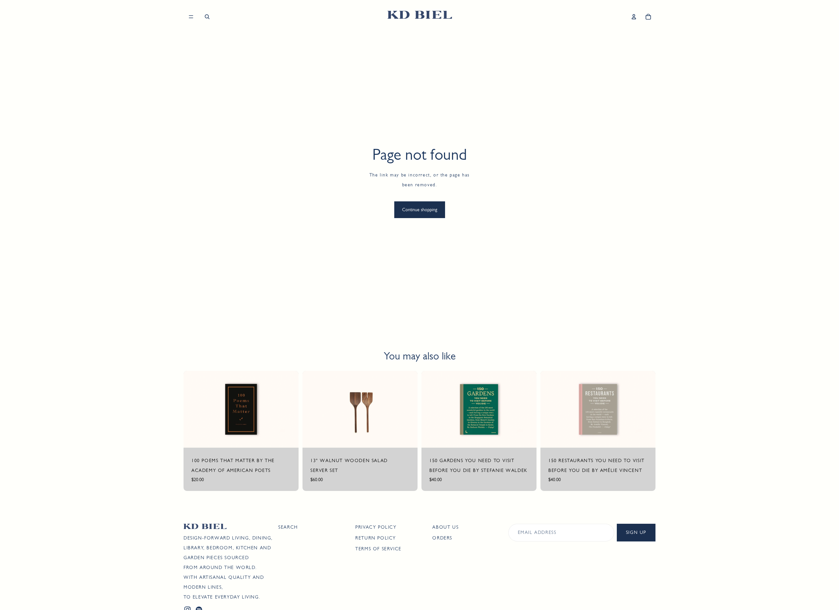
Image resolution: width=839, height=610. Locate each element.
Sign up (636, 532)
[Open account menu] (634, 17)
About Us (445, 527)
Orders (442, 537)
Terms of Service (378, 548)
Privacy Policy (375, 527)
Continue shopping (419, 209)
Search (288, 527)
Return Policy (375, 537)
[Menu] (191, 16)
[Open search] (207, 17)
